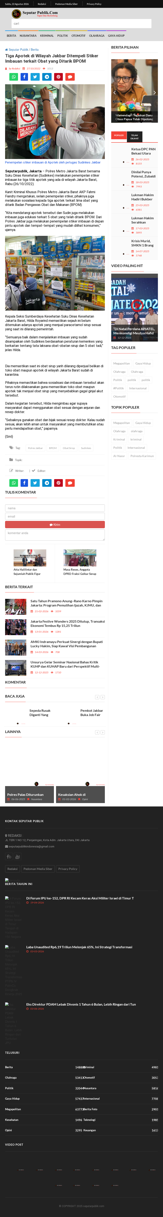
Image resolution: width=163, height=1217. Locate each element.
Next (155, 91)
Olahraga (96, 35)
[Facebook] (24, 77)
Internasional (138, 388)
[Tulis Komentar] (70, 77)
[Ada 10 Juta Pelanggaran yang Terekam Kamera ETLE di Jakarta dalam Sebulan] (71, 1164)
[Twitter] (35, 77)
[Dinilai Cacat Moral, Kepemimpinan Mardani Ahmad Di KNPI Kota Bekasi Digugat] (127, 1164)
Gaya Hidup (116, 35)
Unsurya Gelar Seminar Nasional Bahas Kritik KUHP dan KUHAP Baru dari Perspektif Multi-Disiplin (65, 666)
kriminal (136, 439)
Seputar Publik (18, 49)
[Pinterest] (58, 77)
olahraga (136, 431)
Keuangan (120, 1130)
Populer (119, 135)
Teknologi (120, 1120)
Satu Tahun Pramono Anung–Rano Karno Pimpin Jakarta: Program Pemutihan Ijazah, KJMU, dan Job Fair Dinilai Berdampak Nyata (67, 605)
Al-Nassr (119, 456)
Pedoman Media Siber (66, 4)
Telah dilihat (135, 136)
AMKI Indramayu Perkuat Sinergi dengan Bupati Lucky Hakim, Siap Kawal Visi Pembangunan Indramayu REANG (67, 646)
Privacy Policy (94, 4)
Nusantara (28, 35)
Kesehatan (43, 1120)
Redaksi (42, 4)
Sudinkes (86, 448)
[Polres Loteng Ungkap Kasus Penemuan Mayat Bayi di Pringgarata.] (109, 1164)
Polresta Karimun (142, 456)
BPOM (53, 448)
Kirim (56, 524)
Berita (11, 35)
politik (132, 380)
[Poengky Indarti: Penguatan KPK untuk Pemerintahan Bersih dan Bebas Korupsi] (71, 1179)
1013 (50, 68)
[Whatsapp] (13, 77)
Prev (114, 91)
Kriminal (47, 35)
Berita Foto (120, 1109)
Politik (62, 35)
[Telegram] (47, 77)
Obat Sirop (69, 448)
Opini (43, 1130)
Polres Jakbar (35, 448)
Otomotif (79, 35)
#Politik (118, 388)
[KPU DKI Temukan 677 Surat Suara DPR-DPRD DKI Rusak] (90, 1179)
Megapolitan (121, 363)
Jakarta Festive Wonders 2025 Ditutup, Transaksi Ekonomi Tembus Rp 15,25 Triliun (68, 623)
